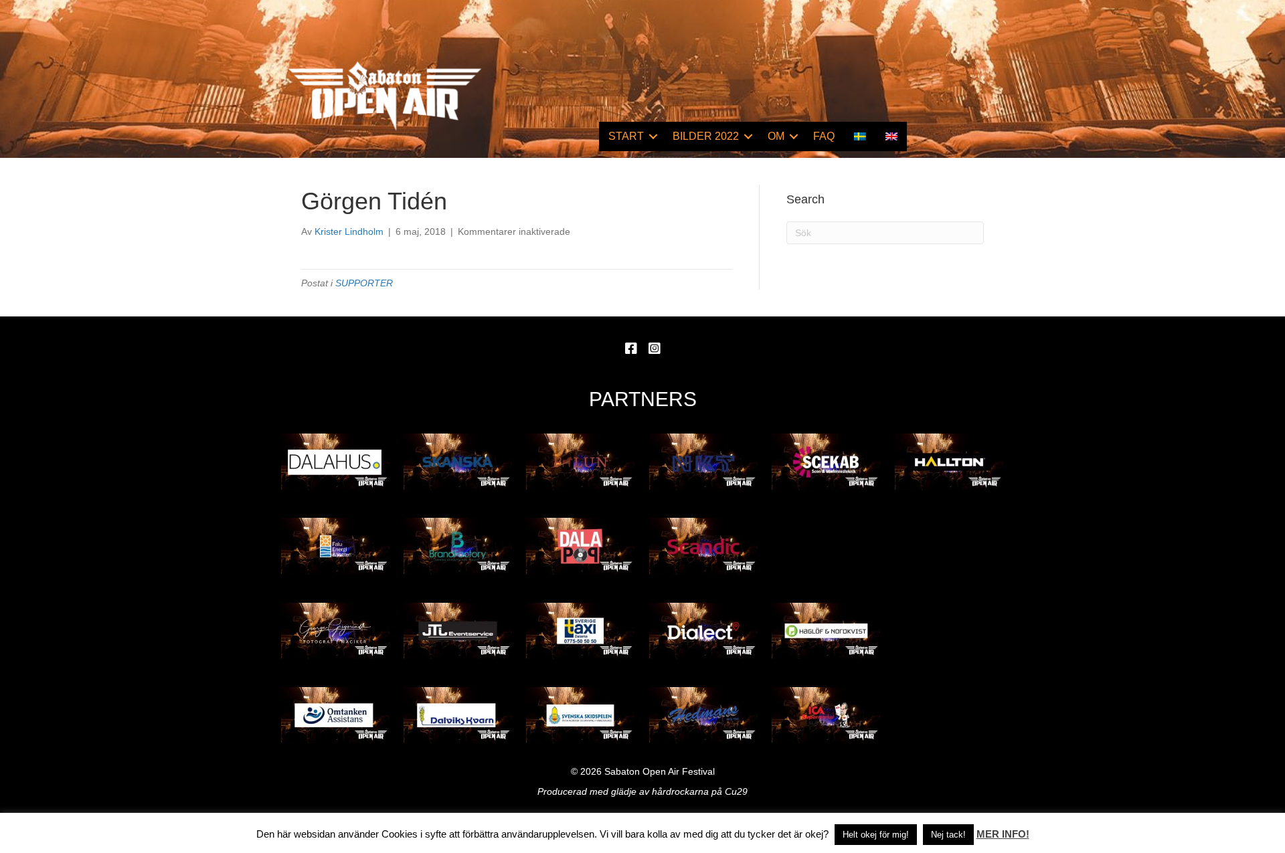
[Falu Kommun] (580, 462)
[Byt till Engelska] (891, 136)
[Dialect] (703, 631)
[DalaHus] (335, 462)
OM (776, 136)
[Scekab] (826, 462)
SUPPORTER (364, 283)
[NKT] (703, 462)
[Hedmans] (703, 715)
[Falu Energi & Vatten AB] (335, 546)
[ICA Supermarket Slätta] (826, 715)
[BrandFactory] (458, 546)
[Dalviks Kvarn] (458, 715)
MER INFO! (1002, 834)
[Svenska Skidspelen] (580, 715)
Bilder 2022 (706, 136)
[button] (653, 136)
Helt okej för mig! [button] (876, 835)
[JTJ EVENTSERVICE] (458, 631)
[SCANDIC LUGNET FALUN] (703, 546)
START (626, 136)
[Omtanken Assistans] (335, 715)
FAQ (824, 136)
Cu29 (736, 791)
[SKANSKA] (458, 462)
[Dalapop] (580, 546)
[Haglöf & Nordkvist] (826, 631)
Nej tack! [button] (948, 835)
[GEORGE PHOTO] (335, 631)
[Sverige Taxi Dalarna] (580, 631)
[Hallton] (949, 462)
